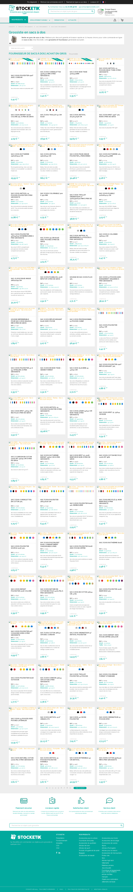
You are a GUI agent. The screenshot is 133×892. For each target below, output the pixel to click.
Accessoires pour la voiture (88, 838)
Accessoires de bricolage (110, 840)
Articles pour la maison (109, 850)
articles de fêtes (107, 874)
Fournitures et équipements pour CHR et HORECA (111, 871)
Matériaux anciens (108, 865)
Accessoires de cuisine (109, 843)
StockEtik (12, 26)
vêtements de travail (108, 881)
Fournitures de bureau (86, 840)
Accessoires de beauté (86, 855)
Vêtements (105, 863)
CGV (57, 845)
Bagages (82, 853)
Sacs (103, 858)
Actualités (59, 843)
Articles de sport (84, 848)
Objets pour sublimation (110, 879)
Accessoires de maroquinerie (112, 853)
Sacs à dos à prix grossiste (58, 26)
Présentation (60, 838)
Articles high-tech (108, 860)
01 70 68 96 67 (71, 7)
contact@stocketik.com (90, 7)
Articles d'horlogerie (109, 848)
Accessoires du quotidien (87, 843)
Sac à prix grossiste (41, 26)
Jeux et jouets (106, 868)
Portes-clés (106, 855)
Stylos (104, 845)
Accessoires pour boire (110, 838)
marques (105, 877)
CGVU (61, 889)
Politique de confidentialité (78, 889)
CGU (57, 848)
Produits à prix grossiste (25, 26)
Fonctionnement (61, 840)
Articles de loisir (84, 845)
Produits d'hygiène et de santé (89, 850)
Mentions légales (100, 889)
